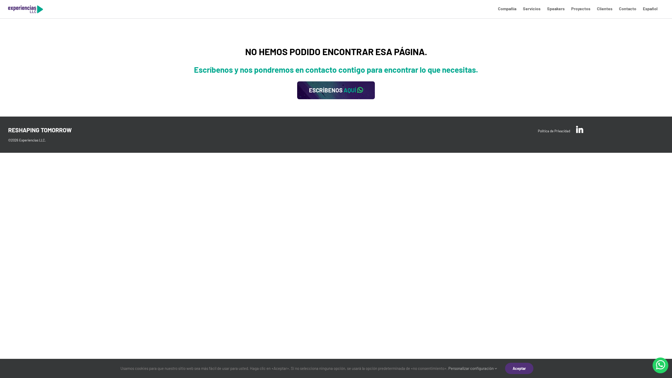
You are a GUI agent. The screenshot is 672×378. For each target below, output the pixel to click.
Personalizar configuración (471, 368)
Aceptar (519, 368)
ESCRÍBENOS (332, 90)
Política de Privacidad (554, 131)
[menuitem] (507, 8)
